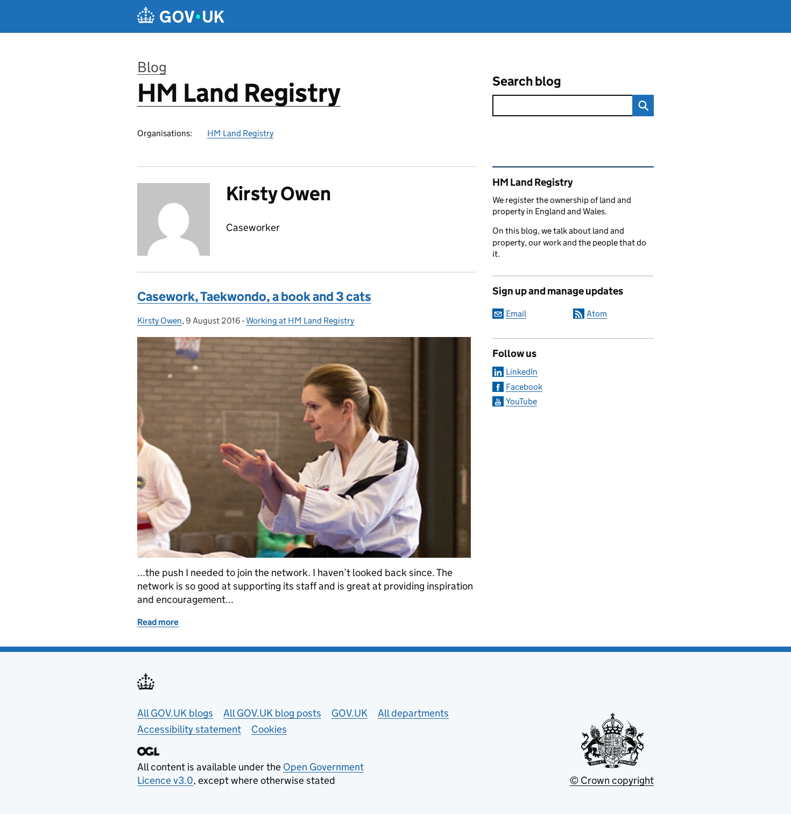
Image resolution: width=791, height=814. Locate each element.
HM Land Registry (239, 93)
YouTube (521, 401)
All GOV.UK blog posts (272, 713)
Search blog (526, 81)
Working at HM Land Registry (300, 320)
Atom (597, 313)
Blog (152, 67)
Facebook (524, 387)
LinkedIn (522, 372)
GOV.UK (349, 713)
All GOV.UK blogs (175, 713)
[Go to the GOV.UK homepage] (180, 16)
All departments (413, 713)
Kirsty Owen (159, 320)
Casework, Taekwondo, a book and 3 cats (254, 296)
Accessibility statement (189, 729)
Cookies (269, 729)
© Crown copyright (612, 780)
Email (516, 313)
